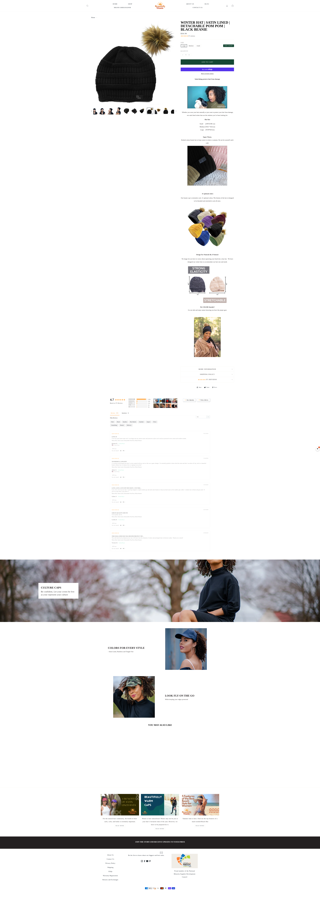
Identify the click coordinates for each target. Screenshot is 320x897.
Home (115, 4)
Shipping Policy (207, 374)
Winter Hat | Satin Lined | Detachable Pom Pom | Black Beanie (127, 440)
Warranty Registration (110, 875)
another (141, 422)
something (114, 425)
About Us (190, 4)
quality (125, 422)
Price (154, 422)
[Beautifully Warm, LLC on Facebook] (145, 861)
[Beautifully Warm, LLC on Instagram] (142, 861)
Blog (207, 4)
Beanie (122, 425)
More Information (207, 369)
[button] (121, 450)
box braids (133, 422)
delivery (129, 425)
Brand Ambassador (122, 7)
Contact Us (197, 7)
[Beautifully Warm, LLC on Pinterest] (150, 861)
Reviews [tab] (113, 413)
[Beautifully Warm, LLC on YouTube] (147, 861)
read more (160, 828)
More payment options (207, 73)
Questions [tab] (124, 413)
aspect (148, 422)
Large (184, 46)
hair (112, 422)
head (118, 422)
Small (198, 46)
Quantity (184, 51)
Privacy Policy (110, 863)
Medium (191, 46)
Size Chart (228, 45)
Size (182, 42)
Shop (130, 4)
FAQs (110, 871)
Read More (120, 825)
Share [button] (115, 448)
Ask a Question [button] (190, 400)
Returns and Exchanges (110, 880)
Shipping (110, 867)
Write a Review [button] (204, 400)
